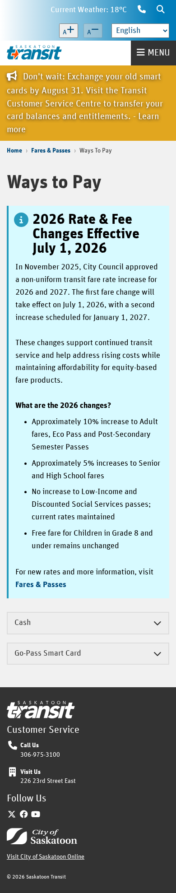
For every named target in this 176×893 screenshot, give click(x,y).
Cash (22, 623)
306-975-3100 (40, 755)
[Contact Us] (142, 10)
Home (14, 151)
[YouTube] (36, 815)
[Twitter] (12, 815)
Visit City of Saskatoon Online (45, 857)
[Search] (161, 10)
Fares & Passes (50, 151)
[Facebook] (24, 815)
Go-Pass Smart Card (47, 653)
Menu (159, 52)
